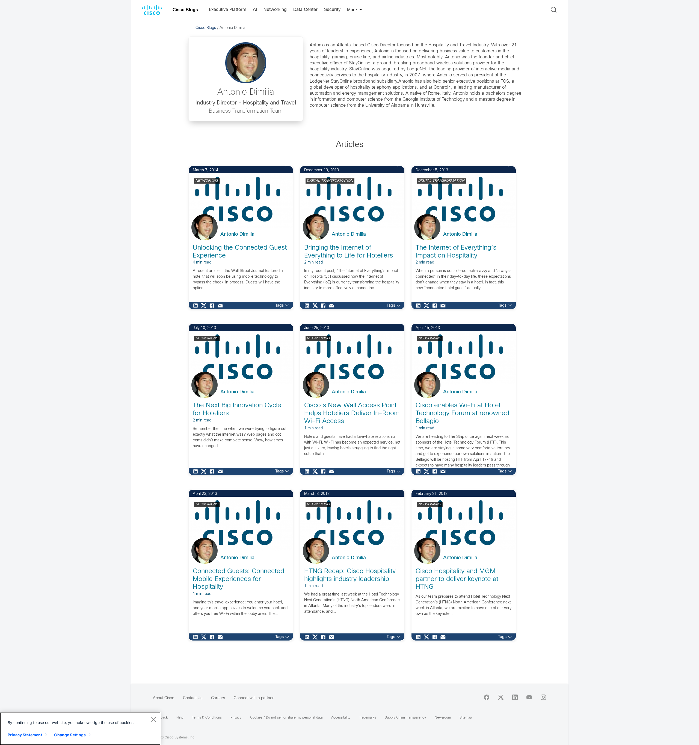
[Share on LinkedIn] (197, 305)
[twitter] (500, 697)
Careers (218, 698)
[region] (80, 728)
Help (179, 717)
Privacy (235, 717)
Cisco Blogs (185, 9)
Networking (275, 10)
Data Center (305, 10)
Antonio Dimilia (237, 234)
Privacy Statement (25, 734)
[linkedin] (515, 697)
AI (255, 10)
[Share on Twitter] (205, 305)
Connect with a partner (254, 698)
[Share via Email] (221, 305)
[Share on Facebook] (213, 305)
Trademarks (367, 717)
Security (332, 10)
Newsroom (443, 717)
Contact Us (192, 698)
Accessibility (340, 717)
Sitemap (466, 717)
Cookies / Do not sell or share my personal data (286, 717)
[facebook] (486, 697)
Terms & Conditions (207, 717)
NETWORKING (207, 180)
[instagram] (543, 697)
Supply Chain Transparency (405, 717)
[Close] (153, 719)
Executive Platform (227, 10)
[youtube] (529, 697)
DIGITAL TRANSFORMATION (330, 180)
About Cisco (163, 698)
